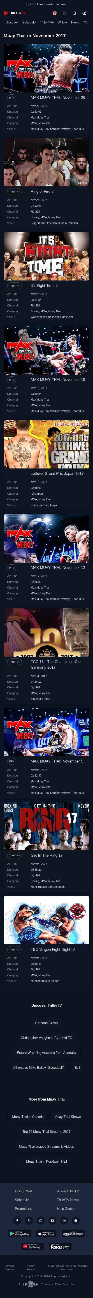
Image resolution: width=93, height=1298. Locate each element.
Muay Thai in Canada (28, 1117)
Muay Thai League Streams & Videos (46, 1146)
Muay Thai (44, 123)
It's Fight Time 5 (44, 285)
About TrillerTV (68, 1191)
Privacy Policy (30, 1267)
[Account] (84, 13)
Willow (62, 22)
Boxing (35, 217)
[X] (29, 1221)
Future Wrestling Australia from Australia (46, 1053)
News (75, 22)
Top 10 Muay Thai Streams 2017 (46, 1131)
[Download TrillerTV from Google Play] (19, 1233)
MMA (34, 123)
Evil (77, 1067)
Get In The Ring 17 (47, 855)
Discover (12, 22)
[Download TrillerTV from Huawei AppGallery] (32, 1246)
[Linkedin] (64, 1221)
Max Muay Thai (40, 117)
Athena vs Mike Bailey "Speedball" (38, 1067)
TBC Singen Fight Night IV (53, 949)
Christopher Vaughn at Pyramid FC (46, 1038)
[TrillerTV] (14, 13)
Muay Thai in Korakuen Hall (46, 1161)
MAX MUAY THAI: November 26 (58, 97)
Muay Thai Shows (67, 1117)
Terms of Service (9, 1267)
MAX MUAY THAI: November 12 (58, 568)
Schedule (29, 22)
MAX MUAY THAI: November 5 (57, 761)
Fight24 (35, 211)
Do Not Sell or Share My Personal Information (67, 1267)
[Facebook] (17, 1221)
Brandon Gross (46, 1023)
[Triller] (76, 1221)
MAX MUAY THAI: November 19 (58, 380)
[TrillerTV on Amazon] (73, 1233)
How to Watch (25, 1191)
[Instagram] (41, 1221)
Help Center (66, 1208)
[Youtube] (52, 1221)
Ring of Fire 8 (42, 191)
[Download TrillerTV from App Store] (46, 1233)
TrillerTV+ (47, 22)
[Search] (74, 13)
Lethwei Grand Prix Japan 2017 (57, 473)
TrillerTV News (68, 1200)
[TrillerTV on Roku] (60, 1246)
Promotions (23, 1208)
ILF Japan (37, 493)
